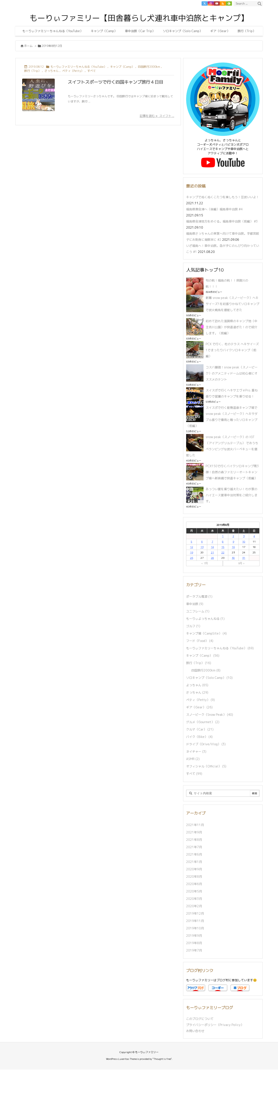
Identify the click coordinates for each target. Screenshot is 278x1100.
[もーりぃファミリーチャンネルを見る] (223, 162)
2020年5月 (194, 891)
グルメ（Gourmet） (202, 722)
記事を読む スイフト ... (157, 116)
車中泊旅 (194, 604)
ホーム (28, 46)
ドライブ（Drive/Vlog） (206, 744)
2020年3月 (194, 899)
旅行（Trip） (32, 71)
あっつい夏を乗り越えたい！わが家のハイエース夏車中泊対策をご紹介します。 (231, 495)
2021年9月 (194, 832)
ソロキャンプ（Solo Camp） (209, 678)
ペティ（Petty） (73, 71)
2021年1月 (194, 862)
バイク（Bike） (199, 737)
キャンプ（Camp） (122, 67)
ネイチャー (196, 751)
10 (243, 541)
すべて (91, 71)
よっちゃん (197, 685)
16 (233, 547)
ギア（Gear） (199, 707)
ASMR (193, 759)
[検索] (259, 3)
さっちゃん (52, 71)
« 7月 (204, 563)
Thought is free (162, 1059)
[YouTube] (217, 3)
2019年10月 (195, 928)
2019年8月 (194, 943)
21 (212, 552)
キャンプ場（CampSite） (206, 633)
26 (191, 558)
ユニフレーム (197, 611)
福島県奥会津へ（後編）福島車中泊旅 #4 (214, 209)
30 (233, 558)
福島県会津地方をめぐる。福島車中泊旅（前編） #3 (222, 221)
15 (222, 547)
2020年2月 (194, 906)
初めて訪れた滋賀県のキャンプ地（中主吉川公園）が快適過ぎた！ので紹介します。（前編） (231, 327)
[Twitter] (205, 3)
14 (212, 547)
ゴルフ (193, 626)
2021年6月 (194, 854)
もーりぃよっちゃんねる (205, 619)
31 (243, 558)
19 (191, 552)
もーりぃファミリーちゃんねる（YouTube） (78, 67)
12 (191, 547)
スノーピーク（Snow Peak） (209, 714)
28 (212, 558)
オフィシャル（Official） (206, 766)
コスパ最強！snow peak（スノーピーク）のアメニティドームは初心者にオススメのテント (232, 373)
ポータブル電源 (199, 596)
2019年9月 (194, 935)
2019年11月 (195, 921)
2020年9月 (194, 869)
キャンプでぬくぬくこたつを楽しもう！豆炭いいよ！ (222, 197)
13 (202, 547)
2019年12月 (195, 913)
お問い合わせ (195, 1031)
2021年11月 (195, 825)
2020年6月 (194, 884)
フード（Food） (199, 641)
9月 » (241, 563)
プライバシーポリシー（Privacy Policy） (215, 1025)
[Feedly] (229, 3)
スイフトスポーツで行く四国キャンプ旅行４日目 (115, 82)
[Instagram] (211, 3)
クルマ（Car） (199, 729)
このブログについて (199, 1019)
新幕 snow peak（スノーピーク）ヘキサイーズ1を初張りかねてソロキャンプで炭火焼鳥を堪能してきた (232, 304)
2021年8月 (194, 840)
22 (222, 552)
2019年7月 (194, 950)
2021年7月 (194, 847)
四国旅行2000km (149, 67)
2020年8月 (194, 876)
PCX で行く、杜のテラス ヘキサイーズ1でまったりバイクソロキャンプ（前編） (232, 350)
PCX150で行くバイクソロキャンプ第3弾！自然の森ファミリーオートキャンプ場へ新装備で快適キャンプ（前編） (232, 472)
